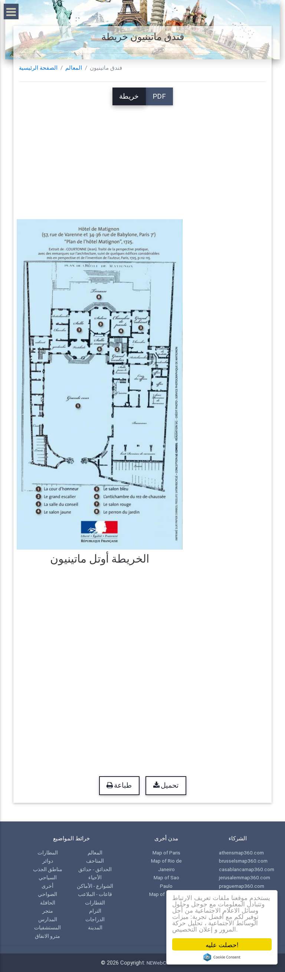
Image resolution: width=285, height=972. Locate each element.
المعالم (73, 68)
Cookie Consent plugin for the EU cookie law (221, 957)
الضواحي (47, 894)
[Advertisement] (142, 157)
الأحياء (95, 877)
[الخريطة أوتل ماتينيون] (100, 384)
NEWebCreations (165, 963)
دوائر (47, 861)
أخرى (47, 886)
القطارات (95, 903)
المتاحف (95, 861)
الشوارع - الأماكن (95, 886)
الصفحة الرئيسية (38, 68)
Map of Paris (166, 853)
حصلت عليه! (222, 944)
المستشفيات (47, 927)
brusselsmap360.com (243, 861)
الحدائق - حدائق (95, 869)
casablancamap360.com (246, 869)
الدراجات (95, 919)
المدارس (47, 919)
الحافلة (47, 903)
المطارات (47, 853)
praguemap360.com (241, 886)
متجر (47, 911)
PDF (159, 96)
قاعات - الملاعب (95, 894)
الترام (95, 911)
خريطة (129, 96)
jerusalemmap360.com (244, 877)
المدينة (95, 927)
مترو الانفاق (47, 936)
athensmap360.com (241, 853)
